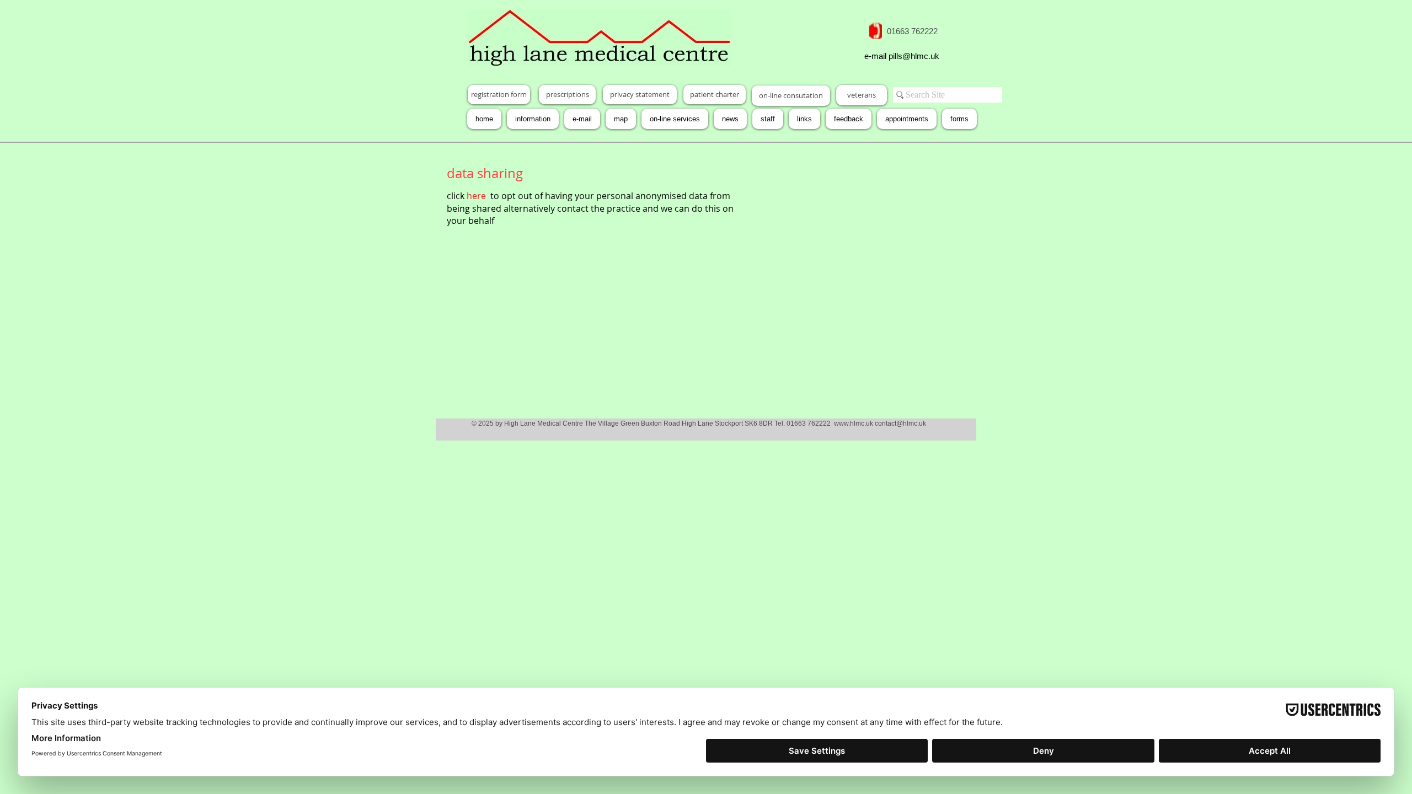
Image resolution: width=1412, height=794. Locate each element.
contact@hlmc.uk (900, 423)
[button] (959, 119)
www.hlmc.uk (853, 423)
